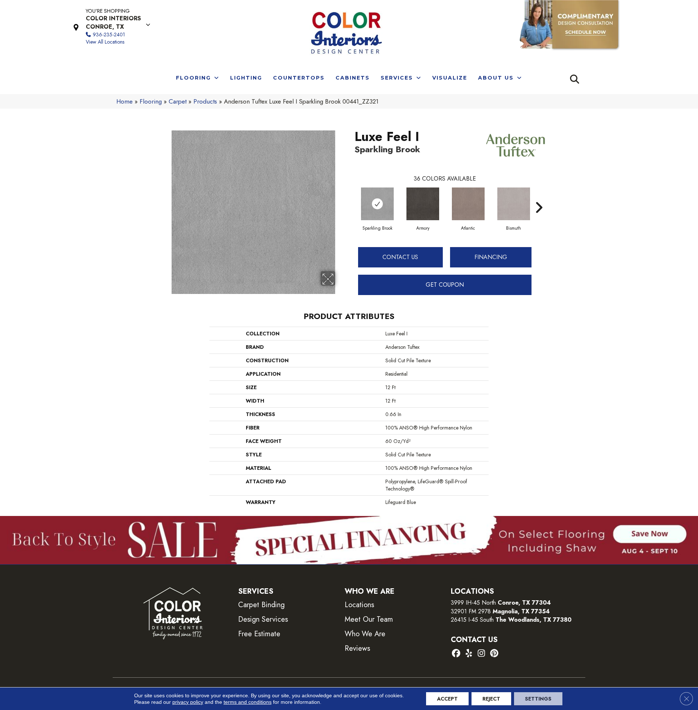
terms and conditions (248, 702)
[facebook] (456, 654)
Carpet (177, 101)
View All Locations (105, 41)
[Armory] (423, 204)
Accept (447, 698)
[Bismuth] (514, 204)
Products (205, 101)
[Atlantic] (468, 204)
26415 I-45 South (511, 620)
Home (124, 101)
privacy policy (187, 702)
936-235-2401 (109, 34)
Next (538, 196)
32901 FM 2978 (500, 611)
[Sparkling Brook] (377, 204)
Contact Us (400, 257)
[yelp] (469, 654)
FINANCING (490, 257)
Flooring (151, 101)
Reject (491, 698)
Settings (538, 698)
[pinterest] (494, 654)
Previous (350, 196)
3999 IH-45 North (473, 602)
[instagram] (481, 654)
